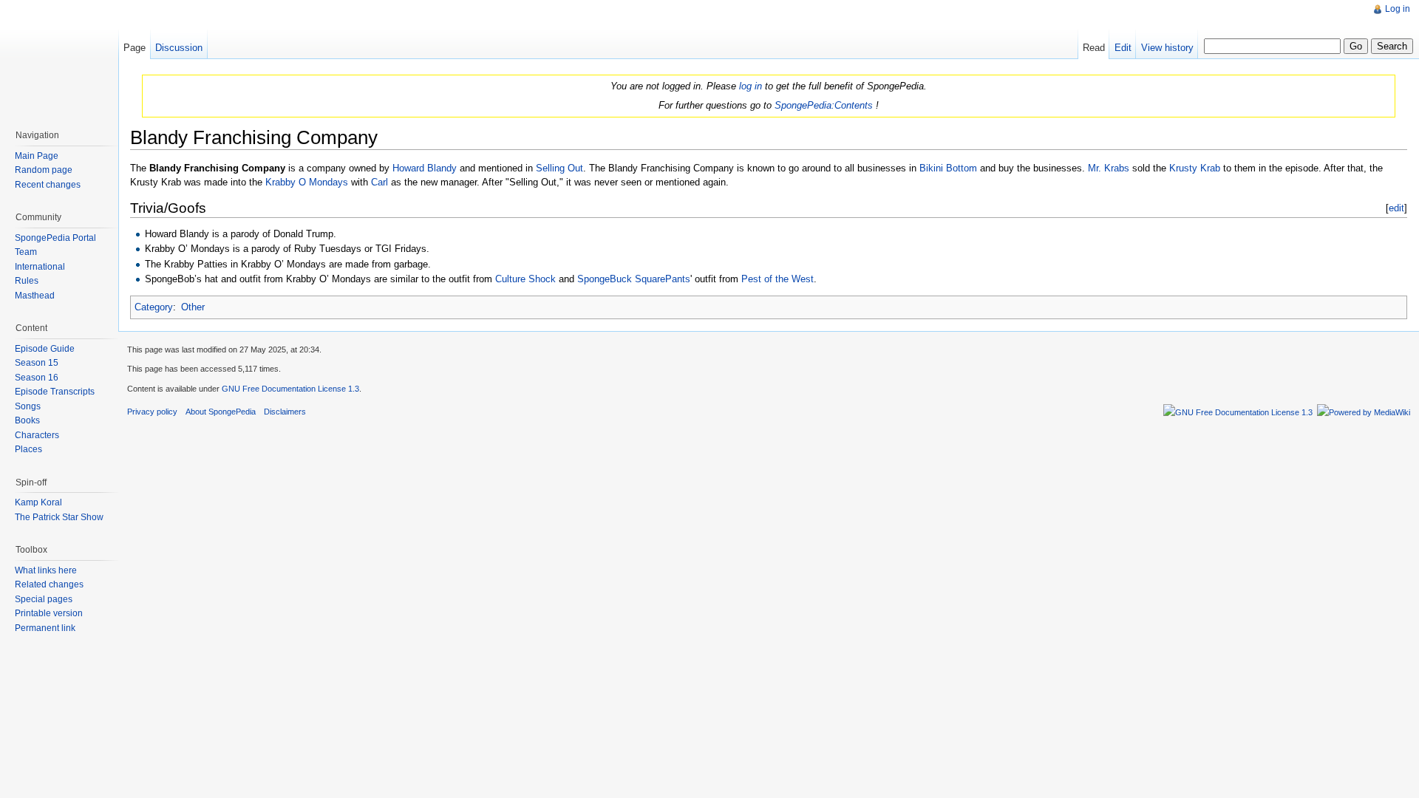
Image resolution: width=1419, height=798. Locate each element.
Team (26, 252)
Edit (1123, 47)
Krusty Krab (1194, 168)
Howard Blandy (424, 168)
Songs (28, 406)
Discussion (179, 47)
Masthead (35, 295)
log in (750, 86)
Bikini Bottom (948, 168)
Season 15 (36, 363)
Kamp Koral (38, 502)
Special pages (43, 599)
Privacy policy (152, 411)
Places (28, 449)
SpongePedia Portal (55, 238)
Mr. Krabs (1108, 168)
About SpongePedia (221, 411)
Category (154, 307)
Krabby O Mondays (306, 182)
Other (193, 307)
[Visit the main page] (59, 59)
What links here (46, 570)
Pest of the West (777, 278)
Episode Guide (45, 349)
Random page (43, 170)
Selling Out (559, 168)
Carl (379, 182)
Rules (26, 281)
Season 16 (36, 377)
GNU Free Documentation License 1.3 (290, 388)
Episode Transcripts (55, 391)
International (40, 267)
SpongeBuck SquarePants (633, 278)
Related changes (49, 584)
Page (134, 47)
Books (27, 420)
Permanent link (45, 628)
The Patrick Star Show (59, 517)
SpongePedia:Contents (824, 105)
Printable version (49, 613)
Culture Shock (525, 278)
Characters (37, 435)
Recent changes (48, 185)
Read (1094, 47)
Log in (1397, 9)
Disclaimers (285, 411)
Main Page (36, 156)
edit (1396, 208)
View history (1167, 47)
